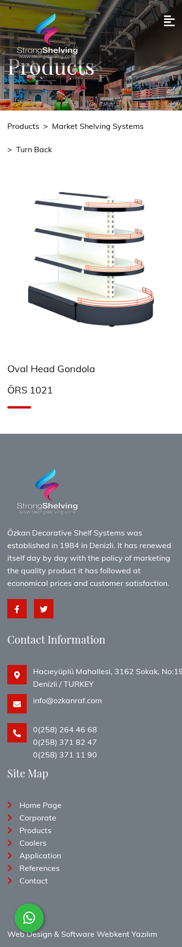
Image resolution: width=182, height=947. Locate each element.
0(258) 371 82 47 (65, 742)
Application (40, 855)
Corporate (37, 817)
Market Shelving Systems (98, 126)
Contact (33, 880)
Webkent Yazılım (127, 934)
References (39, 868)
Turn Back (34, 149)
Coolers (33, 843)
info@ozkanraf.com (67, 700)
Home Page (40, 805)
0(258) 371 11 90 (65, 754)
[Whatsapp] (29, 917)
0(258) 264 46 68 (65, 729)
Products (23, 126)
